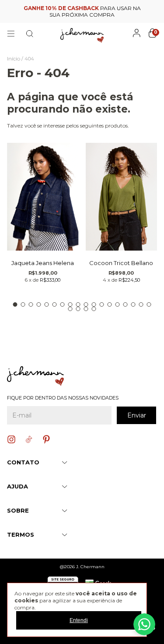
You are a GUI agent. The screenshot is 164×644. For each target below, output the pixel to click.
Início (13, 58)
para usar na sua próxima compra (82, 11)
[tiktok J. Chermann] (28, 439)
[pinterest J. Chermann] (46, 439)
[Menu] (11, 34)
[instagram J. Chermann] (11, 439)
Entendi (79, 620)
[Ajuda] (144, 624)
